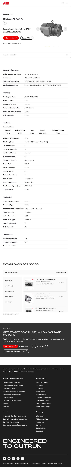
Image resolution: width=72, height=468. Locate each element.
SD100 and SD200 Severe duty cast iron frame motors (45, 309)
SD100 (16, 372)
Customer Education (43, 398)
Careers (39, 425)
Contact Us (25, 346)
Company (39, 412)
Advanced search (61, 272)
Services (6, 407)
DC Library (39, 385)
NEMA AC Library (42, 382)
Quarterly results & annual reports (15, 419)
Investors (6, 412)
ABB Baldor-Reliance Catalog (13, 385)
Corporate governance (11, 422)
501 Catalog (9, 346)
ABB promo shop (42, 419)
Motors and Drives (9, 369)
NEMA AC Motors (56, 369)
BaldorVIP (25, 38)
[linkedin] (4, 458)
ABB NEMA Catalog (9, 388)
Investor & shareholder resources (14, 416)
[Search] (63, 3)
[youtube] (9, 458)
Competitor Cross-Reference (15, 351)
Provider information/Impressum (51, 463)
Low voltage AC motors (11, 382)
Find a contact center (43, 404)
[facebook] (18, 458)
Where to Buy (9, 38)
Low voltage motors (41, 369)
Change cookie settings (22, 463)
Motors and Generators (25, 369)
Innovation (40, 422)
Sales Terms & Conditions (12, 395)
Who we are (40, 416)
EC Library (39, 388)
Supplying (39, 431)
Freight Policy (8, 398)
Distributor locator (42, 401)
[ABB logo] (6, 3)
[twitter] (13, 458)
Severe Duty (7, 372)
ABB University (41, 395)
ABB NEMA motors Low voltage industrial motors (45, 280)
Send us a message (43, 407)
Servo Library (40, 392)
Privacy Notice (35, 463)
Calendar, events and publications (15, 425)
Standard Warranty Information (14, 392)
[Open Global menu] (67, 3)
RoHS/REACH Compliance (12, 401)
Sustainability (41, 428)
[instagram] (22, 458)
